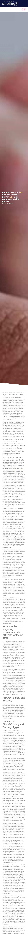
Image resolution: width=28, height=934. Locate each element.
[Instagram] (25, 9)
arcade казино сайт (19, 470)
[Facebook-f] (22, 9)
